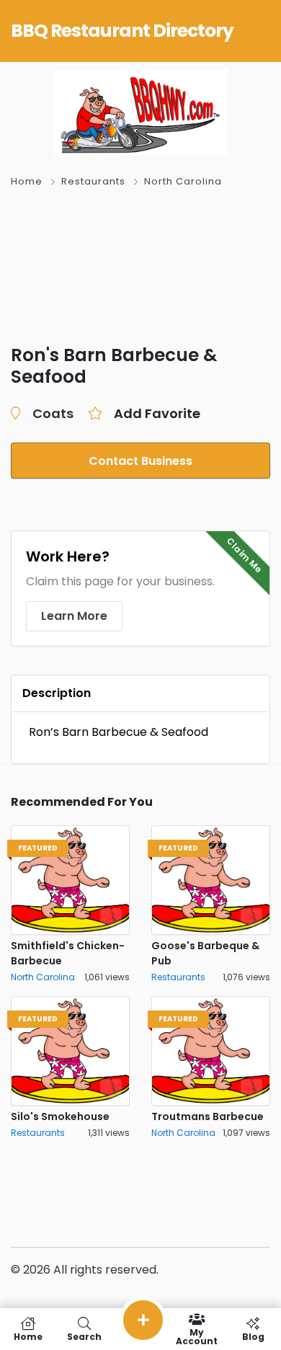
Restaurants (93, 181)
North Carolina (183, 181)
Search (84, 1336)
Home (27, 181)
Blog (253, 1336)
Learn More (74, 616)
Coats (52, 413)
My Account (197, 1336)
